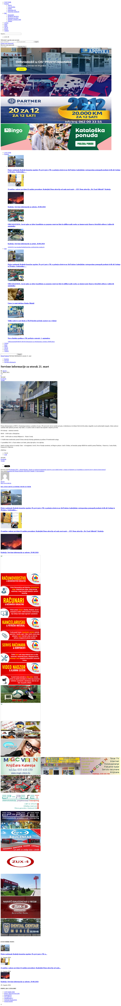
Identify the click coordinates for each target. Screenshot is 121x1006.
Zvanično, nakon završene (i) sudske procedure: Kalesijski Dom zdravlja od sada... (31, 968)
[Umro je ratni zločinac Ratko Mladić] (16, 300)
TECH (6, 27)
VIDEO (6, 30)
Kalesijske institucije (13, 11)
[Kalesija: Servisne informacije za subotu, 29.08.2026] (16, 203)
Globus (6, 23)
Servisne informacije (10, 362)
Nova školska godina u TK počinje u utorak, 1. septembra (29, 338)
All (9, 247)
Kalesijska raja (12, 10)
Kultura (10, 21)
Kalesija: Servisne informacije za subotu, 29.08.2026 (27, 207)
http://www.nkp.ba (6, 483)
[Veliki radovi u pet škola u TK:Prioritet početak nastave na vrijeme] (16, 317)
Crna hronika (11, 7)
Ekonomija (11, 15)
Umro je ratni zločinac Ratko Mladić (21, 303)
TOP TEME (7, 2)
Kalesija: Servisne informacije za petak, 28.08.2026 (26, 244)
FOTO (6, 29)
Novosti (6, 360)
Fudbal (10, 8)
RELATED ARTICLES (8, 486)
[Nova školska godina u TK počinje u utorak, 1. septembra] (16, 335)
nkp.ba (5, 371)
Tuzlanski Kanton (10, 1000)
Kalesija (6, 3)
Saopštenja (8, 998)
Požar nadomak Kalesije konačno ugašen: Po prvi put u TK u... (24, 954)
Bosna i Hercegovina (12, 993)
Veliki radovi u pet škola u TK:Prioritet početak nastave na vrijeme (32, 321)
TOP (5, 454)
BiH (5, 13)
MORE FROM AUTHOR (23, 486)
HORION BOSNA (13, 16)
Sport (5, 24)
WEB (5, 26)
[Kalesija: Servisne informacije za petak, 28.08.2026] (16, 240)
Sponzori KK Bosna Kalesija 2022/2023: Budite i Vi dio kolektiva (25, 471)
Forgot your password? (7, 43)
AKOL (10, 5)
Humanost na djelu (13, 18)
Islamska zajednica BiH (14, 19)
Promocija (8, 1001)
